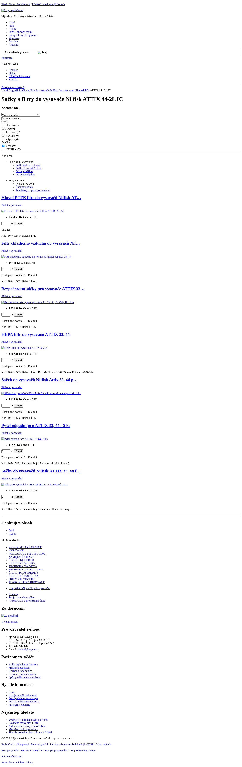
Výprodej (12, 139)
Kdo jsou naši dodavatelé (23, 695)
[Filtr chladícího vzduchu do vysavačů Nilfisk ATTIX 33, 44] (36, 256)
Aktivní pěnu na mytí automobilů (27, 726)
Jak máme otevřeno (19, 704)
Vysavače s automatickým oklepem (28, 719)
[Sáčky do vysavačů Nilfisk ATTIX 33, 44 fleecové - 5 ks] (34, 484)
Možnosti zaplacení (19, 667)
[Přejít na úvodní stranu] (12, 10)
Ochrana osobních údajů (22, 673)
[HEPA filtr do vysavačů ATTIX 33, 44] (24, 347)
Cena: (4, 121)
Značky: (6, 142)
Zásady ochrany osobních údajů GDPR (72, 744)
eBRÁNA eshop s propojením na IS (53, 750)
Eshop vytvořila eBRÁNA (16, 750)
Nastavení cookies (11, 756)
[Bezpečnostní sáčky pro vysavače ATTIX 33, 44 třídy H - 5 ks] (37, 302)
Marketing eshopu (85, 750)
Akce (10, 128)
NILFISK (13, 149)
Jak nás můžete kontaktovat (24, 701)
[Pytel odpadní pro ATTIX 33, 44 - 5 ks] (24, 438)
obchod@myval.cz (28, 649)
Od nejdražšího (24, 171)
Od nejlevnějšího (25, 174)
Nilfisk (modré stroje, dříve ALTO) (69, 90)
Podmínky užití (39, 744)
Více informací (9, 621)
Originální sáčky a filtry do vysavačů (29, 90)
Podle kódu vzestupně (28, 164)
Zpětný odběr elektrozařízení (25, 677)
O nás (12, 691)
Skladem (12, 125)
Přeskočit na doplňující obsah (48, 4)
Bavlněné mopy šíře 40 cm (23, 722)
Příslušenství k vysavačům (23, 729)
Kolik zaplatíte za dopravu (23, 664)
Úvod (4, 90)
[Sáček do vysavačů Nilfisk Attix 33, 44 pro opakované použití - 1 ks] (41, 393)
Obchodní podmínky (20, 670)
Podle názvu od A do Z (28, 168)
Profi (11, 530)
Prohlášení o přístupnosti (15, 744)
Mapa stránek (103, 744)
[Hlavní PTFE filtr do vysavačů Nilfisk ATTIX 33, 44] (32, 211)
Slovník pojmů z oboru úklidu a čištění (30, 732)
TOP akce (13, 132)
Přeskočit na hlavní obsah (15, 4)
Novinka (12, 135)
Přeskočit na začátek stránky (17, 762)
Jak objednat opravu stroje (23, 698)
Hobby (12, 533)
